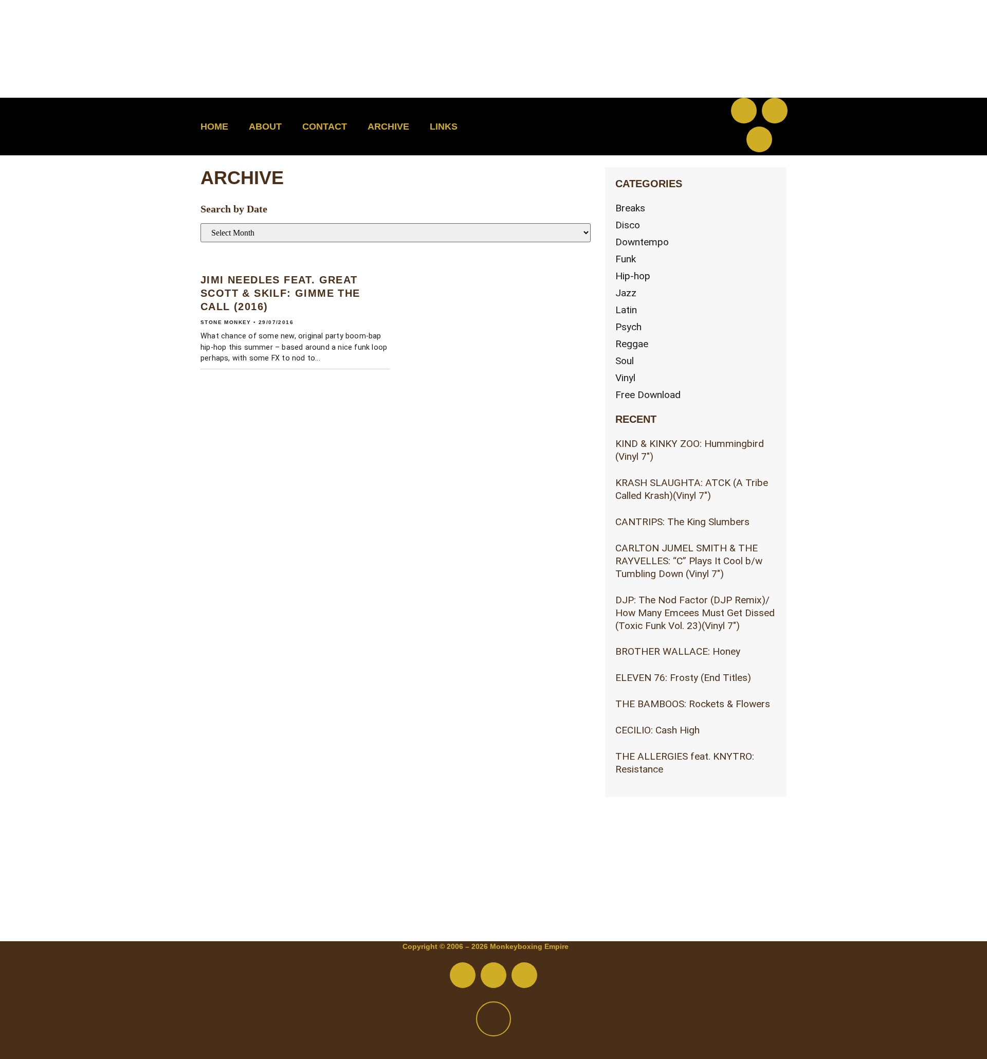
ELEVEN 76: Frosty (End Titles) (683, 678)
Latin (626, 310)
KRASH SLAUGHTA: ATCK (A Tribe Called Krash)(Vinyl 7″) (691, 489)
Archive (388, 126)
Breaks (630, 208)
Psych (628, 327)
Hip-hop (632, 276)
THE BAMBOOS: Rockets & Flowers (692, 704)
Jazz (625, 293)
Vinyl (625, 378)
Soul (624, 361)
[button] (676, 127)
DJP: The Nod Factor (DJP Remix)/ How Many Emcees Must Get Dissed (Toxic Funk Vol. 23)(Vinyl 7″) (695, 613)
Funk (625, 259)
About (265, 126)
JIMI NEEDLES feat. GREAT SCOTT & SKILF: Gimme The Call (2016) (280, 293)
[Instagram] (759, 139)
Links (444, 126)
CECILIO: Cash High (657, 730)
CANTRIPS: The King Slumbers (682, 522)
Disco (627, 225)
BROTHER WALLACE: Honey (677, 651)
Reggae (631, 344)
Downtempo (642, 242)
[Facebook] (744, 110)
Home (214, 126)
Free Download (648, 395)
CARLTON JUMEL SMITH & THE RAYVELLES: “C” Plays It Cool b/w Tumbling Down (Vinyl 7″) (688, 561)
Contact (324, 126)
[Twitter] (775, 110)
